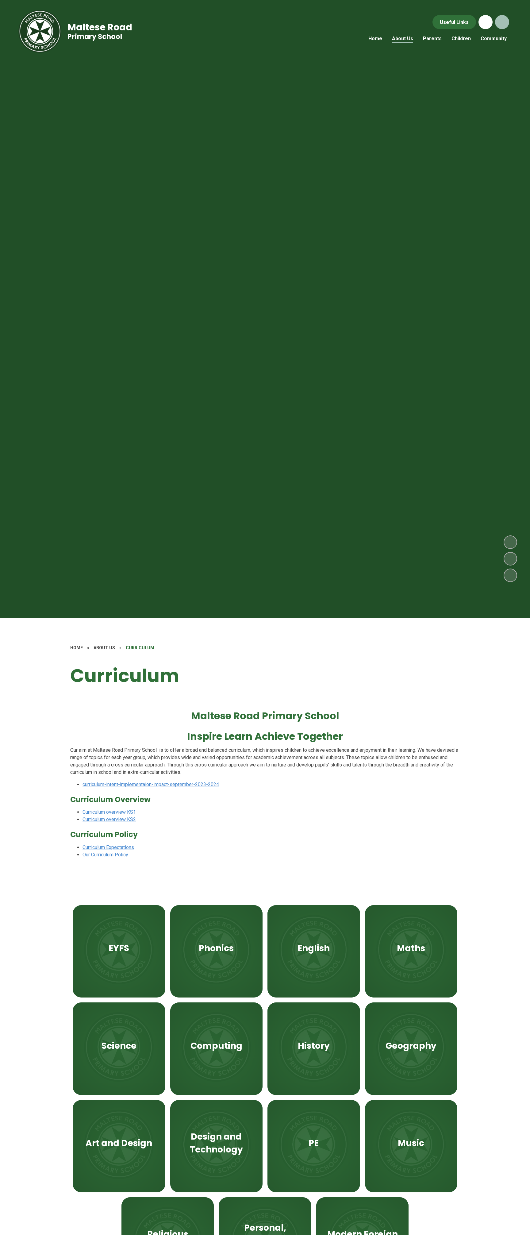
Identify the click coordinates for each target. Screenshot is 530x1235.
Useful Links (454, 22)
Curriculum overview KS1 (109, 812)
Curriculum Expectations (108, 847)
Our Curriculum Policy (105, 855)
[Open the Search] (502, 22)
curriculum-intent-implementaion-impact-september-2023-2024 (151, 784)
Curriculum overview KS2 (109, 819)
